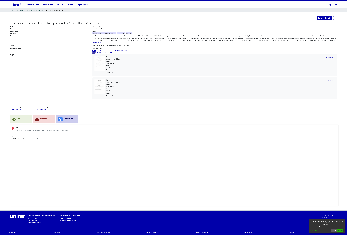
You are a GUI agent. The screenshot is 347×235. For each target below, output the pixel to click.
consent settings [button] (16, 109)
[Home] (16, 4)
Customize (313, 230)
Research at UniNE (201, 232)
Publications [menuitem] (48, 5)
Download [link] (330, 57)
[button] (327, 5)
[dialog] (327, 226)
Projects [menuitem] (60, 5)
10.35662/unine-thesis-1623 (104, 53)
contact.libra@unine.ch (34, 222)
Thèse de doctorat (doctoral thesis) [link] (35, 10)
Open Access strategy (103, 232)
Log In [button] (334, 4)
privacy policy (332, 226)
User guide (57, 232)
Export (320, 18)
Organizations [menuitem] (82, 5)
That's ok (340, 230)
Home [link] (12, 10)
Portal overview (13, 232)
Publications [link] (20, 10)
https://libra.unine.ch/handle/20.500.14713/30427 (111, 51)
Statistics (328, 18)
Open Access (248, 232)
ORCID (292, 232)
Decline (334, 230)
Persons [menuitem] (70, 5)
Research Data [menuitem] (33, 5)
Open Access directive (152, 232)
